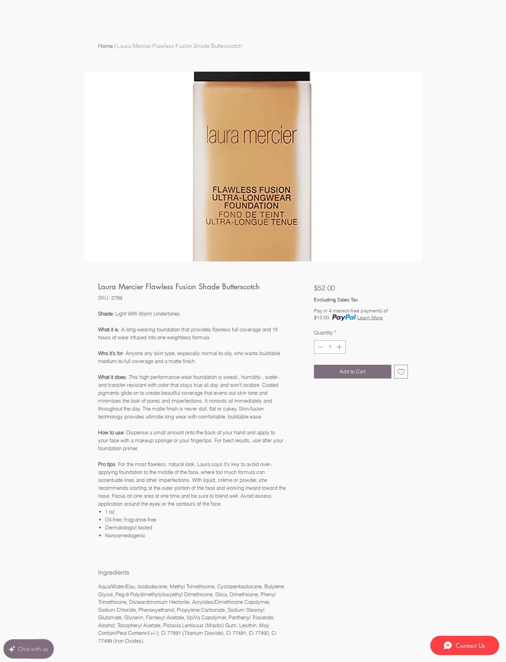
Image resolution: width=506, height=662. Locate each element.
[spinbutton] (329, 347)
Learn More (370, 317)
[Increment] (340, 347)
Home (105, 45)
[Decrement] (319, 347)
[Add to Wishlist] (401, 372)
